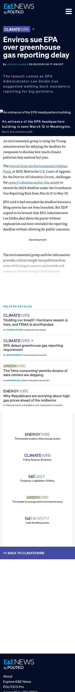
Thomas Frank (14, 329)
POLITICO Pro (13, 686)
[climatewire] (17, 315)
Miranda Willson (16, 380)
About (7, 676)
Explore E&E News (17, 681)
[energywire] (16, 391)
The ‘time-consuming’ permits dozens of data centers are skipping (35, 372)
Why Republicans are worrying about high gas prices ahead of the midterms (36, 397)
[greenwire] (15, 366)
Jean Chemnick (14, 355)
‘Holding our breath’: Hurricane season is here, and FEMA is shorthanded (35, 322)
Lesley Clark (16, 64)
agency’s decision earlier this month (34, 182)
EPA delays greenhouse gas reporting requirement (33, 347)
